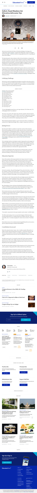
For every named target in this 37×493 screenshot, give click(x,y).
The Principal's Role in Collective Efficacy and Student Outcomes (29, 340)
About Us (19, 467)
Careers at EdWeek (20, 475)
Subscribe (31, 2)
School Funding (14, 275)
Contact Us (28, 467)
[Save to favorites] (18, 48)
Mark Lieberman (4, 444)
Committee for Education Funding (20, 73)
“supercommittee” (11, 52)
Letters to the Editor (29, 469)
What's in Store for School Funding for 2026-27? (25, 412)
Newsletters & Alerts (20, 481)
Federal (3, 287)
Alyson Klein (10, 265)
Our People (19, 472)
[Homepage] (18, 2)
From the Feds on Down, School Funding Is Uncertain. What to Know (26, 437)
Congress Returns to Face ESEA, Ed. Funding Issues (13, 290)
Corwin (20, 347)
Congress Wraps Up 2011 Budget (10, 304)
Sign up (25, 319)
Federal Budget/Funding (22, 275)
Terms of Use (25, 491)
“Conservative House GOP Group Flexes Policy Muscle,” (13, 188)
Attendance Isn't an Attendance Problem (17, 338)
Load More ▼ (18, 449)
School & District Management (28, 335)
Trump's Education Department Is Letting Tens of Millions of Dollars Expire (8, 437)
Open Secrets (24, 232)
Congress (9, 275)
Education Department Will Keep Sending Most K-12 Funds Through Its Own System (9, 412)
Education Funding (6, 9)
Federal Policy (30, 275)
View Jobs (6, 373)
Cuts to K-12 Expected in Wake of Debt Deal (13, 297)
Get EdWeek (20, 478)
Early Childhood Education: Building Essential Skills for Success (6, 338)
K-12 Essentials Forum (5, 335)
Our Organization (20, 469)
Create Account (7, 462)
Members (3, 90)
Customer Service (28, 472)
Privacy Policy (31, 491)
